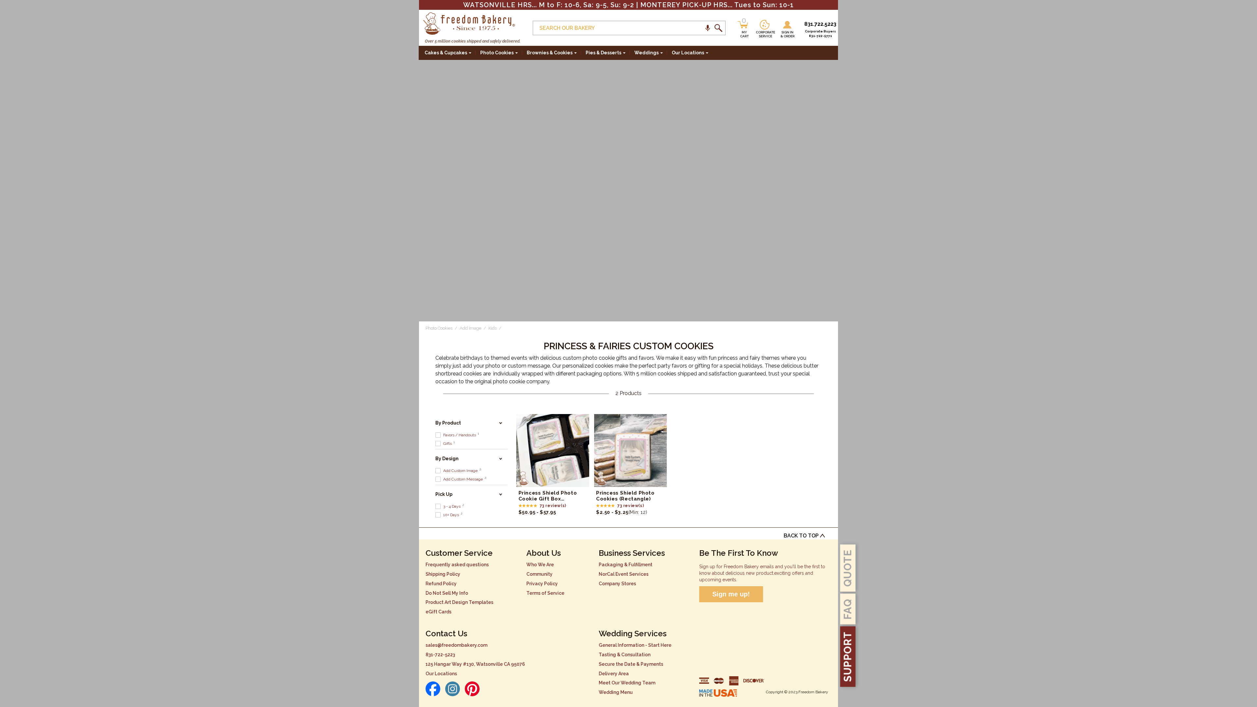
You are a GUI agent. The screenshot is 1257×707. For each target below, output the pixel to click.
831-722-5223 (440, 654)
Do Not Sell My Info (447, 593)
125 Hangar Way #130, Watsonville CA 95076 (475, 664)
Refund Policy (441, 583)
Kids (492, 328)
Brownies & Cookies (550, 52)
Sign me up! (731, 594)
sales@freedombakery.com (456, 645)
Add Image (470, 328)
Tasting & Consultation (624, 654)
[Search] (718, 28)
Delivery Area (614, 673)
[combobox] (629, 28)
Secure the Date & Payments (631, 664)
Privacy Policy (542, 583)
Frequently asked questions (457, 564)
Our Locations (441, 673)
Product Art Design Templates (459, 602)
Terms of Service (545, 593)
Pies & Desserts (603, 52)
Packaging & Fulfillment (625, 564)
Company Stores (617, 583)
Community (539, 574)
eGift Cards (438, 611)
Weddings (646, 52)
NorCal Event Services (623, 574)
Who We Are (540, 564)
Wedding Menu (616, 692)
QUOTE (848, 568)
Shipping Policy (443, 574)
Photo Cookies (497, 52)
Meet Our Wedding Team (627, 682)
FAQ (848, 609)
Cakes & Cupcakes (446, 52)
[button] (708, 28)
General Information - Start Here (635, 645)
